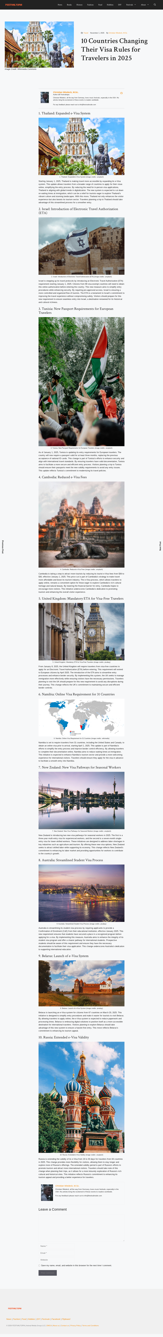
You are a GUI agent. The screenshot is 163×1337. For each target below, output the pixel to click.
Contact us (65, 1325)
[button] (154, 4)
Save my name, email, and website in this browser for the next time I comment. (76, 1265)
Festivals (129, 4)
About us (56, 1325)
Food (100, 4)
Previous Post (3, 546)
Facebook (56, 1319)
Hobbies (110, 4)
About (143, 4)
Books (69, 4)
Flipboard (66, 1319)
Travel (86, 33)
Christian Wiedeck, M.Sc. (118, 33)
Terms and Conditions (90, 1325)
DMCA (49, 1325)
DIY (119, 4)
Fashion (90, 4)
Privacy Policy (75, 1325)
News (60, 4)
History (79, 4)
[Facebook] (121, 93)
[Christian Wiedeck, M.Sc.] (45, 103)
